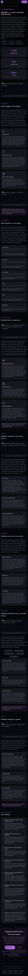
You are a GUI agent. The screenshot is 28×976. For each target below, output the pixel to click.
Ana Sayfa (3, 6)
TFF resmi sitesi (21, 954)
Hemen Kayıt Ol (9, 947)
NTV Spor (5, 950)
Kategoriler (16, 970)
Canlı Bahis (5, 973)
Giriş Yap (24, 1)
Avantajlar (10, 970)
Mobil (20, 973)
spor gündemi (7, 953)
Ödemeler (10, 973)
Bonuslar (21, 970)
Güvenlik (15, 973)
